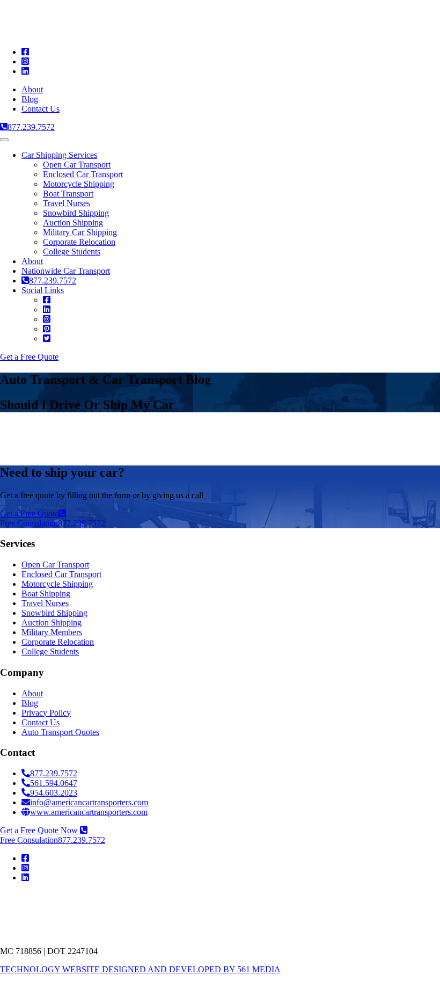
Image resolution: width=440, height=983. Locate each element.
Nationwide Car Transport (65, 270)
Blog (29, 99)
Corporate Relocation (79, 241)
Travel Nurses (66, 203)
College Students (71, 251)
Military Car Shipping (80, 232)
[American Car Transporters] (115, 33)
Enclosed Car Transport (83, 174)
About (32, 89)
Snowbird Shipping (76, 212)
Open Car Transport (77, 164)
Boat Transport (68, 193)
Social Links (42, 290)
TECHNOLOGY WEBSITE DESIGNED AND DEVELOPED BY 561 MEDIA (140, 969)
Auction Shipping (73, 222)
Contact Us (40, 108)
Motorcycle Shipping (78, 183)
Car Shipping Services (59, 154)
